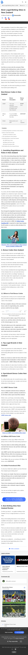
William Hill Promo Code (9, 142)
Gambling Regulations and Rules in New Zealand (13, 130)
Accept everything (19, 632)
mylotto (14, 652)
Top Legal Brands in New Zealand (10, 136)
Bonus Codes (6, 15)
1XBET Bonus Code (8, 140)
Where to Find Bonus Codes (10, 134)
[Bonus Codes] (2, 2)
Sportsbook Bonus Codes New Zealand (11, 138)
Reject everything (9, 632)
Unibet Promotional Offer (9, 144)
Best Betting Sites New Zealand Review (11, 146)
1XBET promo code (6, 415)
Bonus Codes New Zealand (8, 132)
